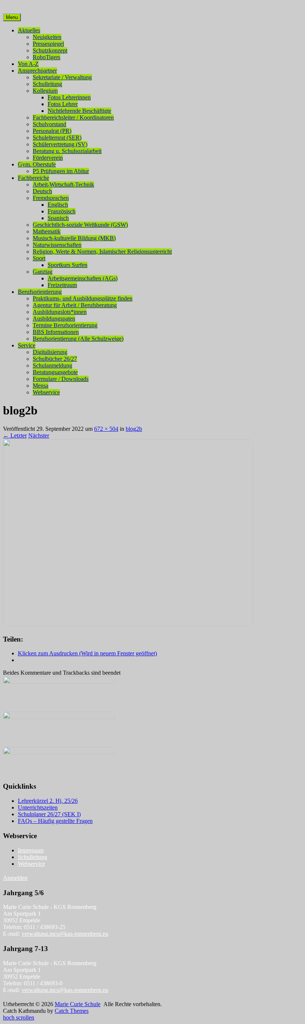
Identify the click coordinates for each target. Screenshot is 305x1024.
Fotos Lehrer (63, 104)
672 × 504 (106, 429)
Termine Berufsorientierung (65, 325)
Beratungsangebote (55, 372)
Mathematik (47, 231)
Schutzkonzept (50, 50)
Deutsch (42, 191)
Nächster (38, 435)
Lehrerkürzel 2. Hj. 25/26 (48, 801)
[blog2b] (128, 624)
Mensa (40, 385)
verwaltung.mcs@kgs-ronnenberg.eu (65, 934)
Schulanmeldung (52, 365)
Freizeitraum (62, 285)
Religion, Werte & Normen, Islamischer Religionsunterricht (102, 251)
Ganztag (42, 271)
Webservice (46, 392)
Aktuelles (29, 30)
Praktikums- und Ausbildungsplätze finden (82, 298)
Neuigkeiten (47, 37)
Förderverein (48, 158)
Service (26, 345)
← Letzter (15, 435)
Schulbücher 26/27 (55, 359)
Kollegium (45, 91)
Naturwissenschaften (57, 245)
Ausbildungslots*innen (60, 312)
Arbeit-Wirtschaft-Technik (63, 184)
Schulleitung (47, 84)
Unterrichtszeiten (38, 807)
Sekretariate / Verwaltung (62, 77)
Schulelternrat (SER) (57, 137)
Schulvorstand (49, 124)
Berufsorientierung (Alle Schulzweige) (78, 338)
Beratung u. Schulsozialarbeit (67, 151)
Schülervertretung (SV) (60, 144)
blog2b (134, 429)
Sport (39, 258)
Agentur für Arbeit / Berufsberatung (75, 305)
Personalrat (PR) (52, 131)
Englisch (58, 204)
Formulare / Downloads (61, 379)
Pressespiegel (48, 44)
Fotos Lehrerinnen (69, 97)
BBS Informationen (56, 332)
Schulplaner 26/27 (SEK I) (49, 814)
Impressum (31, 850)
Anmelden (15, 878)
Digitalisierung (50, 352)
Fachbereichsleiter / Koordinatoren (73, 117)
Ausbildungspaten (54, 318)
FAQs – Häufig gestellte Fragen (55, 821)
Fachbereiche (33, 178)
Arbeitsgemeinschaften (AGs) (83, 278)
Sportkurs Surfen (67, 265)
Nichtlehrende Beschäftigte (79, 111)
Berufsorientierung (40, 292)
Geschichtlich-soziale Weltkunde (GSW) (80, 225)
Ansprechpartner (37, 70)
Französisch (62, 211)
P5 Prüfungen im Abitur (61, 171)
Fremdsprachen (51, 198)
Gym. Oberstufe (37, 164)
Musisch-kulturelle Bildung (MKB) (74, 238)
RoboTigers (46, 57)
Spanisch (58, 218)
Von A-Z (28, 64)
